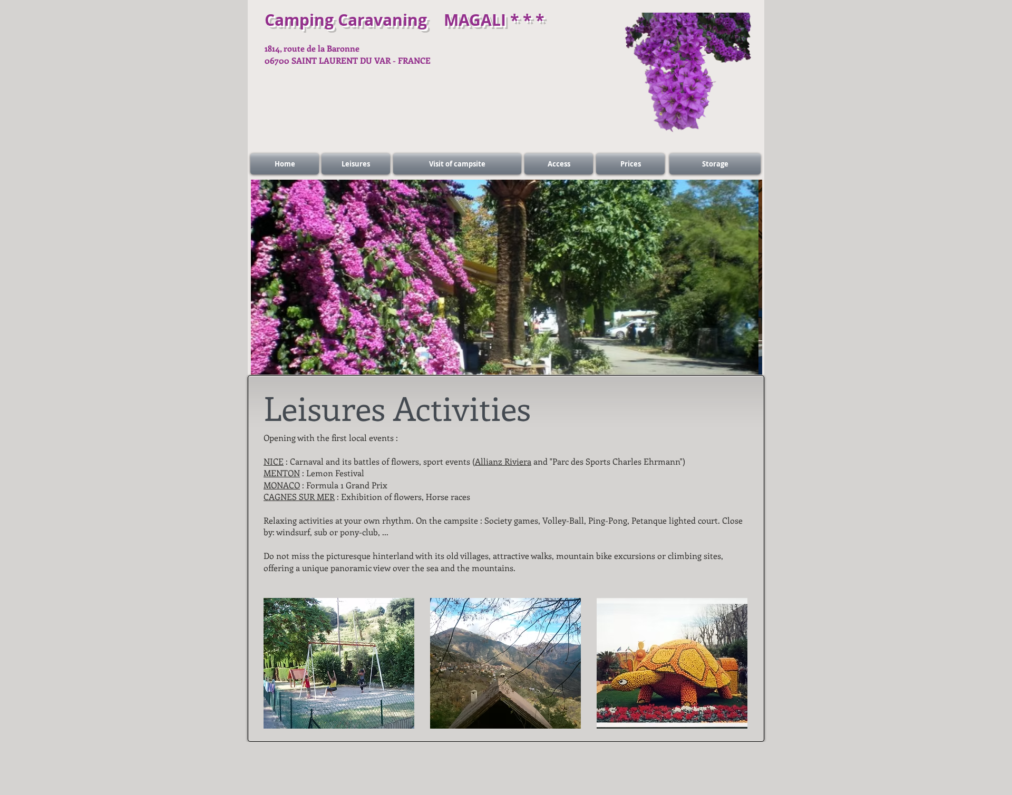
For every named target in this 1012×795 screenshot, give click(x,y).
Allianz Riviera (503, 461)
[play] (746, 359)
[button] (339, 663)
